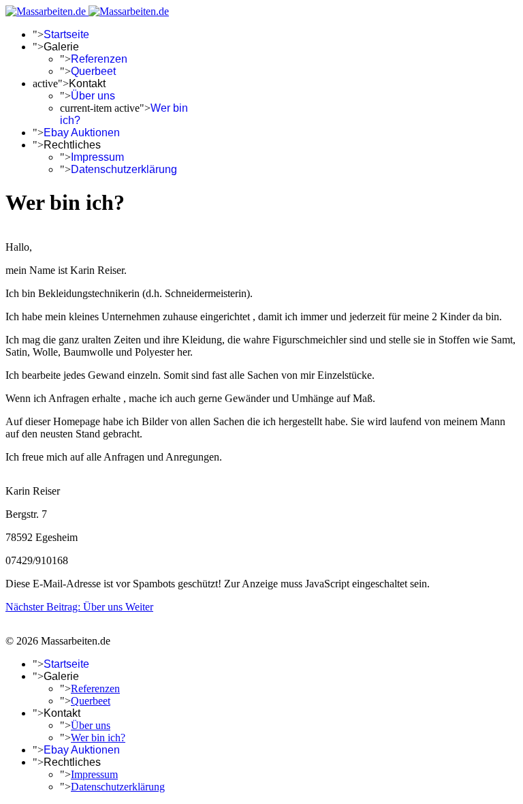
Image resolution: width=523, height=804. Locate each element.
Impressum (97, 157)
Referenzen (99, 59)
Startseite (66, 34)
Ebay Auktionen (82, 132)
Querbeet (93, 71)
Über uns (93, 96)
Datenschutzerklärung (124, 169)
